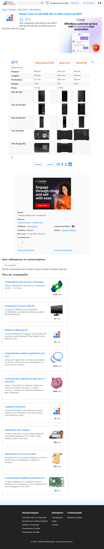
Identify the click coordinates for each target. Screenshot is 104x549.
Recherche (42, 3)
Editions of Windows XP (16, 330)
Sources (21, 219)
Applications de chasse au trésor (20, 454)
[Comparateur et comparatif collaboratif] (9, 3)
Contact (55, 525)
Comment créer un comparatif (34, 517)
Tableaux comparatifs (30, 525)
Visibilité (21, 230)
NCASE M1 (81, 63)
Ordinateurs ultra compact (17, 430)
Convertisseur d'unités (31, 528)
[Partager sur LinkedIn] (70, 164)
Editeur (57, 230)
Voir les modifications (26, 250)
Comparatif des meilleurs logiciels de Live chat (25, 354)
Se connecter (88, 3)
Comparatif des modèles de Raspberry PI (24, 478)
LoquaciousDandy (69, 230)
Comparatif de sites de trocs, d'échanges (24, 282)
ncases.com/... (38, 222)
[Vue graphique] (12, 61)
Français (99, 3)
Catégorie (22, 226)
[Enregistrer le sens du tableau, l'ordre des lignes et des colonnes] (16, 61)
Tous (4, 9)
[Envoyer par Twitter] (66, 164)
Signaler (38, 164)
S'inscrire (75, 3)
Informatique (35, 9)
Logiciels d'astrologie (15, 407)
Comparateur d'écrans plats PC (20, 306)
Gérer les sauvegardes (63, 250)
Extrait (20, 212)
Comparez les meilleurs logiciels (35, 521)
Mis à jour (22, 234)
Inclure (50, 164)
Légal (54, 521)
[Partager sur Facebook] (62, 164)
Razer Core (64, 63)
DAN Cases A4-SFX (44, 63)
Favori (21, 19)
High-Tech (22, 9)
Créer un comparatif (47, 3)
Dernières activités (74, 517)
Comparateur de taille (59, 3)
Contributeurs (24, 237)
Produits (12, 9)
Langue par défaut (62, 226)
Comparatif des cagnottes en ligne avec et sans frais (25, 380)
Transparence (57, 517)
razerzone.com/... (25, 222)
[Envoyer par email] (58, 164)
